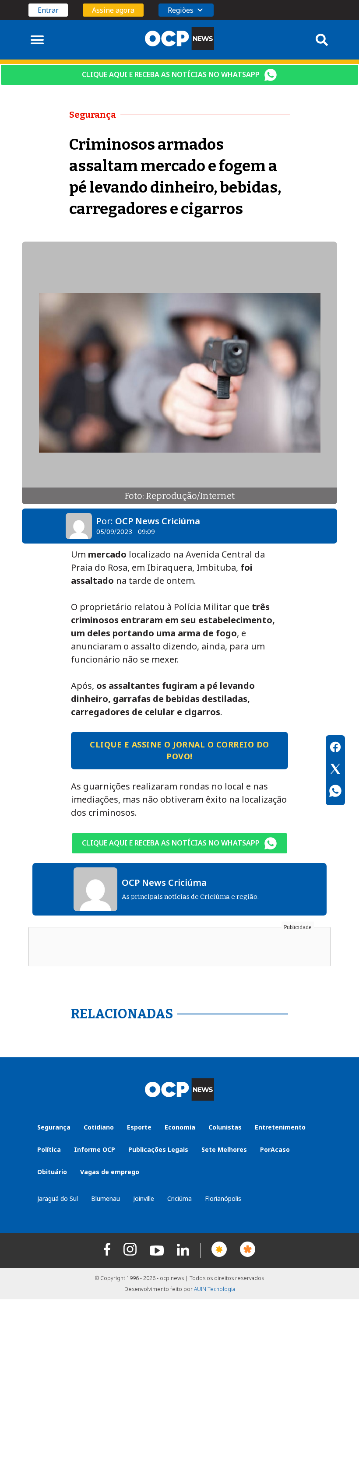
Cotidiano (99, 1127)
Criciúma (179, 1198)
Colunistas (225, 1127)
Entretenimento (280, 1127)
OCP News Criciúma (157, 521)
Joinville (143, 1198)
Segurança (53, 1127)
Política (49, 1149)
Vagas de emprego (109, 1172)
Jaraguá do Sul (57, 1198)
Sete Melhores (224, 1149)
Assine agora (113, 10)
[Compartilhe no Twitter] (335, 770)
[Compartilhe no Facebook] (335, 748)
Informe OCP (94, 1149)
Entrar (48, 10)
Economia (180, 1127)
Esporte (139, 1127)
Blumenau (105, 1198)
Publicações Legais (158, 1149)
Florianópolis (223, 1198)
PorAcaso (275, 1149)
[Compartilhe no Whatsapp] (335, 792)
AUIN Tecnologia (214, 1289)
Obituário (52, 1172)
